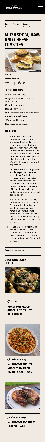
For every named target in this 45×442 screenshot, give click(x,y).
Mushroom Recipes (21, 24)
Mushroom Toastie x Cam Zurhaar (21, 424)
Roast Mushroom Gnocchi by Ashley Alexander (19, 310)
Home (7, 24)
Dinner (12, 301)
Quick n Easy (17, 359)
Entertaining (16, 417)
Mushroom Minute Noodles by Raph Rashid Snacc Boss (19, 368)
